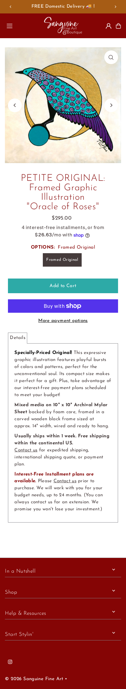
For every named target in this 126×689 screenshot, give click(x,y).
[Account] (108, 26)
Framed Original (62, 260)
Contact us (25, 450)
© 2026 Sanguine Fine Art (34, 679)
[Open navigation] (22, 25)
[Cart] (118, 26)
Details (17, 338)
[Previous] (11, 7)
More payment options (63, 321)
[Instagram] (10, 662)
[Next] (115, 7)
